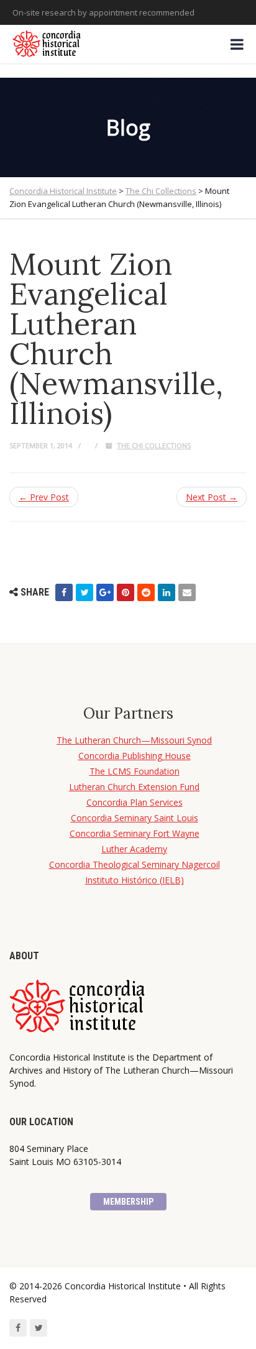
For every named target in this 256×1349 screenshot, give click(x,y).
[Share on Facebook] (64, 592)
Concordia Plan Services (134, 802)
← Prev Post (44, 497)
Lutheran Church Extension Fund (134, 787)
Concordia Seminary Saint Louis (134, 818)
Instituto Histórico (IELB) (134, 880)
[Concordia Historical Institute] (47, 44)
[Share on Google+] (105, 592)
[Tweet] (84, 592)
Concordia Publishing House (134, 756)
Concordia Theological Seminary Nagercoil (134, 864)
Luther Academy (134, 849)
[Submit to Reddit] (146, 592)
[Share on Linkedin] (166, 592)
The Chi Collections (154, 445)
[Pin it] (125, 592)
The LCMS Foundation (134, 771)
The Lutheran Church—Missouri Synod (134, 740)
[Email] (187, 592)
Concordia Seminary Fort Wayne (134, 833)
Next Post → (211, 497)
